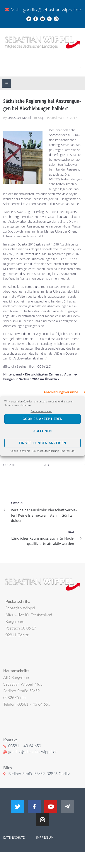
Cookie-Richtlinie (20, 451)
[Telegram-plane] (49, 18)
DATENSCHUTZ (14, 837)
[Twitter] (28, 18)
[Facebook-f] (35, 18)
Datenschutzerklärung (45, 451)
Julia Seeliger (19, 366)
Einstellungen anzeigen (42, 443)
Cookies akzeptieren (43, 419)
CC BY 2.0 (43, 366)
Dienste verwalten (41, 411)
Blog (41, 118)
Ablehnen (42, 431)
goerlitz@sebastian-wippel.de (52, 10)
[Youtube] (42, 18)
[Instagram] (56, 18)
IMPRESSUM (44, 837)
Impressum (68, 451)
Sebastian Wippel (19, 118)
